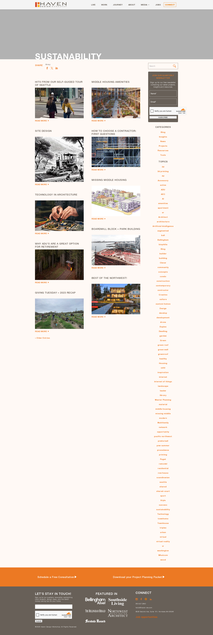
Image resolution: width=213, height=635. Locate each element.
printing (163, 454)
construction (163, 281)
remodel (163, 464)
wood (163, 560)
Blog (163, 132)
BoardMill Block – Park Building (116, 228)
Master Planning (163, 400)
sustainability (163, 509)
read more (41, 121)
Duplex (163, 327)
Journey (118, 5)
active (163, 185)
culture (163, 299)
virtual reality (163, 541)
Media (144, 5)
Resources (163, 150)
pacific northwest (163, 436)
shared (163, 486)
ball (163, 235)
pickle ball (163, 441)
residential (163, 468)
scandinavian (163, 477)
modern (163, 418)
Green (163, 340)
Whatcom (163, 555)
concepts (163, 272)
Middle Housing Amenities (111, 81)
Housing (163, 363)
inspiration (163, 372)
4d (163, 176)
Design (163, 308)
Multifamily (163, 422)
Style (163, 500)
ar (163, 212)
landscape (163, 386)
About (131, 5)
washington (163, 550)
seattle (163, 482)
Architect (163, 217)
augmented (163, 231)
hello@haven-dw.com (144, 608)
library (163, 395)
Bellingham (163, 240)
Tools (163, 155)
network (163, 427)
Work (104, 5)
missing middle (163, 413)
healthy (163, 359)
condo (163, 276)
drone (163, 322)
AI (163, 199)
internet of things (163, 381)
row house (163, 473)
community (163, 267)
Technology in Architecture (56, 194)
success (163, 505)
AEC (163, 194)
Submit (38, 621)
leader (163, 390)
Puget (163, 459)
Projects (163, 146)
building (163, 258)
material (163, 404)
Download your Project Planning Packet (137, 576)
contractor (163, 290)
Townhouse (163, 523)
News (163, 141)
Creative (163, 295)
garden (163, 336)
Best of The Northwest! (109, 278)
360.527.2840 (141, 604)
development (163, 317)
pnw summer (163, 445)
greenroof (163, 354)
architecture (163, 221)
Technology (163, 514)
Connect (170, 5)
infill (163, 368)
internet (163, 377)
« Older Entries (42, 338)
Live (93, 5)
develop (163, 313)
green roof (163, 345)
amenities (163, 203)
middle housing (163, 409)
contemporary (163, 285)
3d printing (163, 171)
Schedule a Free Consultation (55, 576)
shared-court (163, 491)
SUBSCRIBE (163, 117)
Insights (163, 137)
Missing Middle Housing (109, 179)
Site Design (43, 130)
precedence (163, 450)
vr (163, 546)
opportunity (163, 432)
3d (163, 167)
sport (163, 496)
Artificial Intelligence (163, 226)
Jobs (158, 5)
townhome (163, 518)
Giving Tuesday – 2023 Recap (55, 292)
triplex (163, 528)
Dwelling (163, 331)
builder (163, 253)
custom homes (163, 304)
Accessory (163, 180)
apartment (163, 208)
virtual (163, 537)
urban (163, 532)
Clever (163, 263)
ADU (163, 189)
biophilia (163, 244)
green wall (163, 349)
